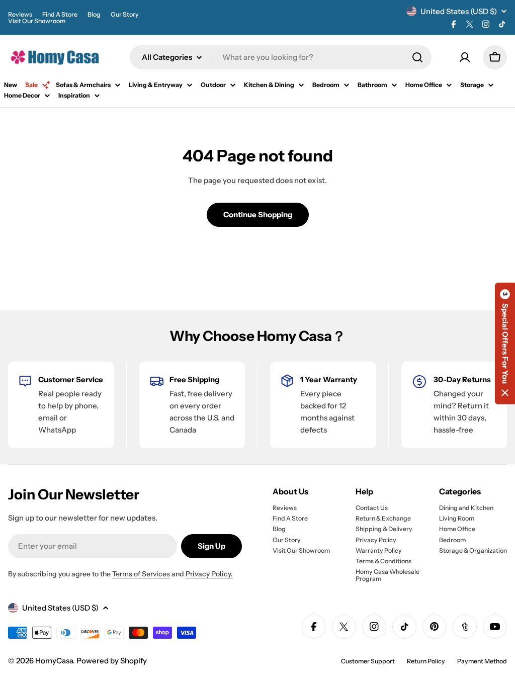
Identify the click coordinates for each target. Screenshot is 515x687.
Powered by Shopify (111, 660)
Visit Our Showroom (36, 21)
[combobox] (281, 57)
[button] (505, 343)
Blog (94, 14)
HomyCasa (54, 660)
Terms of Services (141, 573)
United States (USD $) (458, 11)
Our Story (125, 14)
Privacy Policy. (209, 573)
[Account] (465, 57)
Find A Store (59, 14)
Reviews (20, 14)
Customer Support (368, 661)
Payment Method (482, 661)
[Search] (417, 57)
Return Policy (426, 661)
